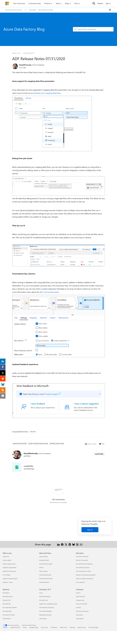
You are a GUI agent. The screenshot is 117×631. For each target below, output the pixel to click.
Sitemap (5, 627)
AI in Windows (7, 575)
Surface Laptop (7, 560)
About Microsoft (80, 596)
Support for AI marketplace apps (48, 604)
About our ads (82, 627)
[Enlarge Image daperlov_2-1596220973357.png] (58, 256)
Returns (41, 567)
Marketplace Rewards (45, 615)
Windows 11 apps (7, 582)
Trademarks (54, 627)
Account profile (43, 556)
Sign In (108, 3)
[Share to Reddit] (70, 544)
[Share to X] (66, 544)
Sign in (90, 529)
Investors (78, 607)
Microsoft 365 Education (82, 567)
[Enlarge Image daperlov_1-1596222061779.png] (58, 400)
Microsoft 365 (6, 604)
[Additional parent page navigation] (25, 9)
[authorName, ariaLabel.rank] (15, 66)
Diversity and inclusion (82, 611)
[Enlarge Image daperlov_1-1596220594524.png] (58, 186)
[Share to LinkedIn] (58, 544)
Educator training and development (86, 575)
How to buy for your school (83, 571)
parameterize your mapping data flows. (45, 93)
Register (100, 3)
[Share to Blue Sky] (73, 544)
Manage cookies (33, 627)
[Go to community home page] (7, 3)
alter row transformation (49, 292)
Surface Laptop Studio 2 (9, 564)
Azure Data (32, 10)
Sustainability (80, 618)
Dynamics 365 (7, 600)
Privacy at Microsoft (81, 604)
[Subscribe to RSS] (77, 544)
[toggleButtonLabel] (110, 9)
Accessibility (79, 615)
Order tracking (43, 571)
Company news (80, 600)
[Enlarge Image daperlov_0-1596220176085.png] (52, 123)
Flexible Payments (44, 582)
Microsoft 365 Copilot (9, 615)
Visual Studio (43, 618)
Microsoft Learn (43, 600)
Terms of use (44, 627)
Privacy (25, 627)
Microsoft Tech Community (46, 607)
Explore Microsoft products (10, 578)
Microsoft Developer (45, 596)
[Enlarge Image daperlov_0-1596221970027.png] (58, 326)
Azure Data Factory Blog (45, 10)
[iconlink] (16, 467)
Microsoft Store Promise (46, 578)
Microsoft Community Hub (13, 10)
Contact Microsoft (15, 627)
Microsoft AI (6, 593)
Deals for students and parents (84, 578)
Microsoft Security (8, 596)
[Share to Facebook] (62, 544)
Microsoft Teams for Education (84, 564)
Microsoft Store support (45, 564)
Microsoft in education (82, 556)
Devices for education (82, 560)
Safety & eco (63, 627)
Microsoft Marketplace (45, 611)
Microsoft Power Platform (10, 607)
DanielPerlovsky (25, 65)
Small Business (7, 618)
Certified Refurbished (45, 575)
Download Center (44, 560)
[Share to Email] (81, 544)
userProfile (99, 454)
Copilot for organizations (9, 567)
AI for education (80, 582)
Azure (41, 593)
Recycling (72, 627)
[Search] (93, 3)
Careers (78, 593)
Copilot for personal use (9, 571)
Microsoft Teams (7, 611)
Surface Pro (6, 556)
